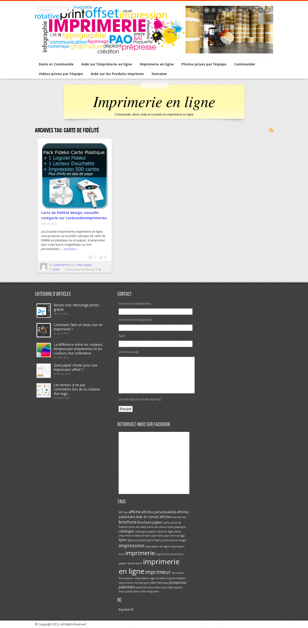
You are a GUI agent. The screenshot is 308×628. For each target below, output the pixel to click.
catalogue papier (145, 531)
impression (131, 545)
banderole (179, 517)
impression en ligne (157, 546)
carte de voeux (156, 527)
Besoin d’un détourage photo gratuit (76, 307)
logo (152, 578)
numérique (141, 582)
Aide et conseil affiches (154, 516)
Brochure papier (149, 522)
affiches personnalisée (158, 512)
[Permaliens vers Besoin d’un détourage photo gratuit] (44, 316)
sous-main (154, 587)
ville (143, 591)
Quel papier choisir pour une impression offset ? (75, 367)
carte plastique (176, 527)
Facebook (105, 257)
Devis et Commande (56, 64)
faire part (151, 535)
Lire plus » (70, 249)
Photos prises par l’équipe (203, 64)
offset (153, 582)
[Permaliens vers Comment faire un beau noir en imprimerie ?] (44, 336)
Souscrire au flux (271, 130)
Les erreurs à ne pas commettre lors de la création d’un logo (77, 389)
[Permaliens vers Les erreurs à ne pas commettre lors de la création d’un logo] (44, 396)
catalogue (126, 531)
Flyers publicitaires (166, 540)
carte (166, 522)
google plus (95, 257)
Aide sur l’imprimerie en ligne (106, 64)
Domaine (159, 73)
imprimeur (158, 572)
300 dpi (123, 512)
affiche (134, 511)
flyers (123, 540)
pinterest (90, 257)
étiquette (153, 591)
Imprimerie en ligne (157, 64)
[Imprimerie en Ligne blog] (154, 52)
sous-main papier (172, 587)
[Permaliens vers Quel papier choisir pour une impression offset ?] (44, 377)
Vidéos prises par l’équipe (61, 73)
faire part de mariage (171, 535)
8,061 (56, 269)
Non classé (84, 265)
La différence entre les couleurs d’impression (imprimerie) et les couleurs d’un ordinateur (78, 348)
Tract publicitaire (129, 591)
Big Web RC (126, 610)
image (182, 540)
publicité (141, 587)
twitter (100, 257)
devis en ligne (165, 531)
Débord (139, 535)
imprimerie (140, 553)
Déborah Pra (62, 265)
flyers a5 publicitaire (140, 540)
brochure (127, 522)
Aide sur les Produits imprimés (117, 73)
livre (174, 573)
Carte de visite (137, 527)
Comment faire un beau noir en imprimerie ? (78, 326)
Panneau (162, 582)
